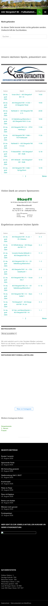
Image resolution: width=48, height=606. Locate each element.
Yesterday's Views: (8, 582)
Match (22, 91)
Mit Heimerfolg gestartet (10, 469)
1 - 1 (40, 310)
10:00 (40, 119)
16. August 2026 (5, 304)
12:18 (40, 152)
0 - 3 (40, 237)
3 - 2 (40, 302)
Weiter (44, 176)
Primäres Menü (45, 12)
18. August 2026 (5, 296)
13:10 (40, 160)
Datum (5, 91)
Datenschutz (5, 603)
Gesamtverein (6, 426)
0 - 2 (40, 245)
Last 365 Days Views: (9, 588)
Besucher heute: (7, 579)
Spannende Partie (7, 463)
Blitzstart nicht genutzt (9, 507)
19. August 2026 (5, 288)
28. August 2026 (5, 97)
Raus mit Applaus (7, 494)
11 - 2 (40, 253)
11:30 (40, 143)
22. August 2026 (5, 263)
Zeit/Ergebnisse (40, 91)
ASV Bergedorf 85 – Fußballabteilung (19, 12)
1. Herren (4, 428)
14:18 (40, 168)
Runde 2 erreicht (7, 456)
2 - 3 (40, 269)
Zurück (3, 176)
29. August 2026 (5, 121)
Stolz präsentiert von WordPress (21, 603)
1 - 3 (40, 261)
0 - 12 (40, 286)
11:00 (40, 127)
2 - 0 (40, 277)
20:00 (40, 111)
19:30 (40, 94)
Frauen (4, 430)
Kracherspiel (5, 482)
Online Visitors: (7, 575)
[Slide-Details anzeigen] (24, 74)
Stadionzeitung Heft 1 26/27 (11, 475)
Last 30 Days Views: (9, 586)
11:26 (40, 135)
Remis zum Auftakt (8, 501)
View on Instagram (24, 409)
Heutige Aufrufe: (7, 577)
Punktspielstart (6, 513)
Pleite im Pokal (6, 488)
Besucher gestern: (8, 584)
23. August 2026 (5, 239)
